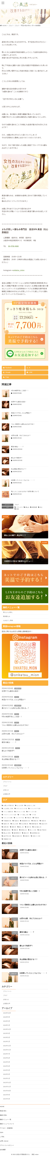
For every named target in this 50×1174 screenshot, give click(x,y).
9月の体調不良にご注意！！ (20, 390)
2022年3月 (6, 1070)
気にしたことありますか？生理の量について (25, 491)
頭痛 (27, 836)
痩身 (14, 827)
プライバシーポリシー (7, 1145)
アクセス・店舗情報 (6, 1128)
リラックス (19, 507)
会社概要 (3, 1149)
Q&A (1, 1132)
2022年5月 (6, 1062)
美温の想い (3, 1111)
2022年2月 (6, 1074)
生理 (5, 827)
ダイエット (20, 811)
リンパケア (20, 817)
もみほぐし (30, 805)
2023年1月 (6, 1041)
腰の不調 (42, 830)
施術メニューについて (7, 1123)
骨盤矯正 (7, 839)
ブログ (17, 504)
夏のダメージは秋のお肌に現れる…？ (15, 708)
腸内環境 (17, 833)
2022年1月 (6, 1078)
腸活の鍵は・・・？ (17, 446)
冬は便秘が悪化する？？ (18, 469)
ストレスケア (35, 808)
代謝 (16, 820)
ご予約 (2, 1136)
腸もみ (27, 507)
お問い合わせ (4, 1141)
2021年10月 (7, 1090)
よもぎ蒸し (8, 808)
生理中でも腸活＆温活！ (18, 401)
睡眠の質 (6, 830)
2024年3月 (6, 1021)
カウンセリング (21, 808)
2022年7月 (6, 1054)
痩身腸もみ (6, 616)
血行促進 (18, 836)
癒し (21, 827)
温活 (17, 509)
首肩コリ (36, 836)
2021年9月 (6, 1094)
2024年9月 (6, 1017)
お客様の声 (18, 688)
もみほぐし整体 (8, 620)
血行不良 (7, 836)
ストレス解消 (8, 811)
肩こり (33, 830)
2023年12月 (7, 1029)
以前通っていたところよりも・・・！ (23, 480)
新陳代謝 (34, 824)
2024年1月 (6, 1025)
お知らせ (6, 790)
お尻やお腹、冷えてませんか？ (21, 435)
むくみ (20, 805)
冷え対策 (24, 824)
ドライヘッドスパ (9, 814)
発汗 (29, 827)
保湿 (44, 820)
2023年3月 (6, 1033)
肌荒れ (24, 830)
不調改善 (7, 820)
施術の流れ (3, 1115)
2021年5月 (6, 1099)
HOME (2, 1106)
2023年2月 (6, 1037)
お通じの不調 (8, 805)
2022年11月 (7, 1049)
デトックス (32, 811)
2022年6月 (6, 1058)
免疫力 (6, 824)
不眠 (29, 817)
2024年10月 (7, 1013)
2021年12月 (7, 1082)
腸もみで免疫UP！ (17, 457)
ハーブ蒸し (23, 814)
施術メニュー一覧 (5, 1119)
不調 (36, 817)
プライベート (7, 782)
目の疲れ (37, 827)
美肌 (16, 830)
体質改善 (34, 507)
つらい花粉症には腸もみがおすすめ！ (23, 424)
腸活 (26, 833)
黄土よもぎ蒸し (8, 612)
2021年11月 (7, 1086)
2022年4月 (6, 1066)
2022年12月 (7, 1045)
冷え (41, 507)
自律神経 (36, 833)
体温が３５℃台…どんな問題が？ (21, 413)
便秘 (35, 820)
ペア (33, 814)
